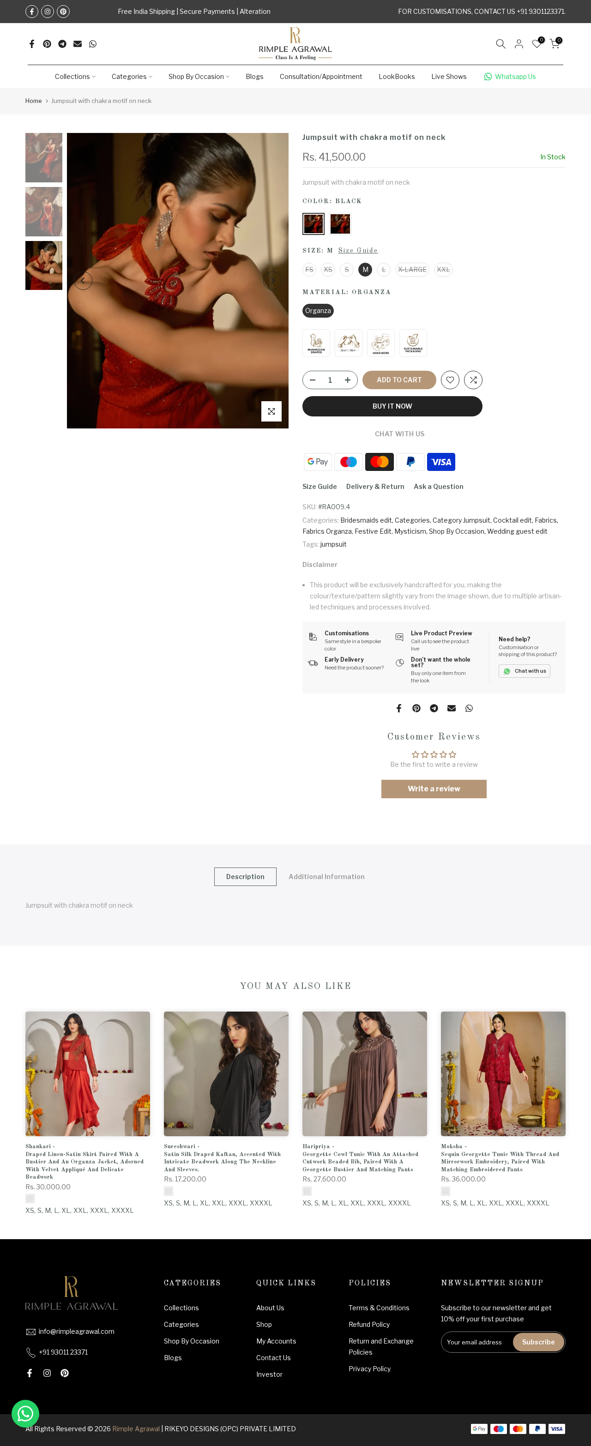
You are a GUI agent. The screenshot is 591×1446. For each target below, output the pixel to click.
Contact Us (273, 1358)
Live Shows (449, 76)
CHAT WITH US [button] (399, 434)
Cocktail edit (512, 520)
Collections (72, 76)
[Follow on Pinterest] (63, 11)
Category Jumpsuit (461, 520)
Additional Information (327, 876)
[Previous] (83, 280)
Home (33, 100)
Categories (129, 76)
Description (245, 876)
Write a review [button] (434, 788)
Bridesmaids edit (366, 520)
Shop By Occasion (196, 76)
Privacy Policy (370, 1369)
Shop (264, 1324)
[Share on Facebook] (32, 43)
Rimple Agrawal (136, 1429)
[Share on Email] (77, 43)
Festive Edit (373, 531)
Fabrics (546, 520)
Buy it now (392, 406)
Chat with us (530, 671)
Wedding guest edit (517, 531)
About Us (270, 1308)
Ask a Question (439, 486)
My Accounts (276, 1341)
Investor (269, 1374)
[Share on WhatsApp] (93, 43)
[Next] (272, 280)
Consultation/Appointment (321, 76)
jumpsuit (333, 544)
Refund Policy (369, 1324)
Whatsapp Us (515, 76)
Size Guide (358, 250)
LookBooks (397, 76)
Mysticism (410, 531)
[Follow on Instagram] (47, 11)
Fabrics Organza (327, 531)
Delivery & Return (375, 486)
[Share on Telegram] (62, 43)
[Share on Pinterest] (47, 43)
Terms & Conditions (379, 1308)
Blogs (255, 76)
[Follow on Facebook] (31, 11)
